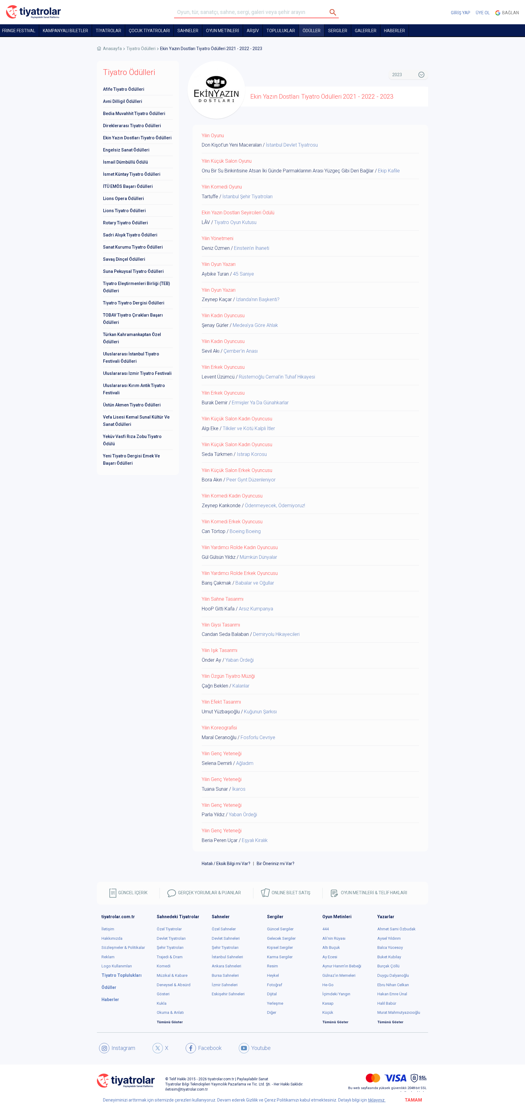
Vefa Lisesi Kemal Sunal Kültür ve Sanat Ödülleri (136, 421)
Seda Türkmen (217, 454)
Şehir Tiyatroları (170, 947)
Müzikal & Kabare (172, 975)
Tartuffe (210, 196)
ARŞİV (253, 30)
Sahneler (187, 30)
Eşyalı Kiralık (255, 840)
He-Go (328, 985)
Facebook (209, 1048)
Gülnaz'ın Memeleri (338, 975)
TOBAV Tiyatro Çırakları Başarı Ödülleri (133, 319)
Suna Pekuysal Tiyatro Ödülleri (133, 271)
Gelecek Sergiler (281, 938)
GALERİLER (365, 30)
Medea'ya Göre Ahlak (255, 325)
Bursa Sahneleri (225, 975)
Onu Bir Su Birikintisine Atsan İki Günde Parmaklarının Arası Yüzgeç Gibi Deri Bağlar (288, 171)
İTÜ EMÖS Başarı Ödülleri (128, 186)
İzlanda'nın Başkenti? (258, 299)
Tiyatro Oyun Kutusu (235, 222)
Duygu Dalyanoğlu (393, 975)
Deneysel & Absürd (173, 985)
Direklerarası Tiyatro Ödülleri (132, 125)
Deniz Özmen (216, 248)
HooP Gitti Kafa (218, 609)
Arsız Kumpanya (256, 609)
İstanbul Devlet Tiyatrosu (292, 145)
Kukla (161, 1003)
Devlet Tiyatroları (171, 938)
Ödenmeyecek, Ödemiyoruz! (275, 505)
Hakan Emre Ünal (392, 994)
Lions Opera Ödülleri (123, 198)
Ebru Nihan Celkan (393, 985)
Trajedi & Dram (170, 957)
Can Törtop (213, 531)
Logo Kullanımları (116, 966)
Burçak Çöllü (388, 966)
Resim (272, 966)
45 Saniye (243, 274)
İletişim (107, 929)
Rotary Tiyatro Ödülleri (125, 222)
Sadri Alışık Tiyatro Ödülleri (130, 235)
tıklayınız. (377, 1100)
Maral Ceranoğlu (219, 737)
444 (325, 929)
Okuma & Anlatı (170, 1012)
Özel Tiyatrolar (169, 929)
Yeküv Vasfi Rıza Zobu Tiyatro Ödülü (132, 440)
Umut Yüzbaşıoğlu (221, 712)
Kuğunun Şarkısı (260, 712)
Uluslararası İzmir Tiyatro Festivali (137, 373)
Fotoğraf (274, 985)
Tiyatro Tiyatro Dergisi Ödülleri (133, 303)
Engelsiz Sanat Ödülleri (126, 150)
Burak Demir (215, 403)
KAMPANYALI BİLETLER (65, 30)
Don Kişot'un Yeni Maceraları (232, 145)
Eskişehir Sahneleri (228, 994)
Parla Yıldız (213, 814)
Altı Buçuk (331, 947)
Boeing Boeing (245, 531)
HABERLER (394, 30)
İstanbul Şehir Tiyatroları (247, 196)
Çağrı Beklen (215, 686)
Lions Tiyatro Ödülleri (124, 210)
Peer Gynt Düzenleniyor (251, 480)
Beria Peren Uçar (220, 840)
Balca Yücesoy (390, 947)
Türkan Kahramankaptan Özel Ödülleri (132, 338)
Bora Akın (212, 480)
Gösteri (163, 994)
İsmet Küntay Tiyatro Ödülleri (131, 174)
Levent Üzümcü (218, 377)
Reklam (108, 957)
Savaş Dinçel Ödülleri (124, 259)
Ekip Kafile (389, 171)
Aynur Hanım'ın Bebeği (341, 966)
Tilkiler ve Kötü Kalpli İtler (249, 428)
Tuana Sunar (215, 789)
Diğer (271, 1012)
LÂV (206, 222)
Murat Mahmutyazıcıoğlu (398, 1012)
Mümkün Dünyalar (258, 557)
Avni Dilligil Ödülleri (122, 101)
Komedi (163, 966)
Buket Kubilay (389, 957)
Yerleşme (275, 1003)
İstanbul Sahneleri (227, 957)
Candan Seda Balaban (225, 634)
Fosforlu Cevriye (258, 737)
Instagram (123, 1048)
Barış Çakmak (216, 583)
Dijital (272, 994)
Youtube (261, 1048)
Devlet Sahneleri (226, 938)
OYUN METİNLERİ (222, 30)
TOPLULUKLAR (280, 30)
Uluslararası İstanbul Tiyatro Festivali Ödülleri (131, 357)
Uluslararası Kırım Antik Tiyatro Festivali (134, 389)
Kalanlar (240, 686)
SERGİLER (337, 30)
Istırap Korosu (252, 454)
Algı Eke (210, 428)
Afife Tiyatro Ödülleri (123, 89)
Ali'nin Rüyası (333, 938)
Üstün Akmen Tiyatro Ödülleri (132, 404)
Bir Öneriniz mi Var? (275, 863)
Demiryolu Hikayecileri (276, 634)
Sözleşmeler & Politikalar (123, 947)
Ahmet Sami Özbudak (396, 929)
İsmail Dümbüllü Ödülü (125, 162)
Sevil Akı (210, 351)
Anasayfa (112, 48)
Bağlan (509, 12)
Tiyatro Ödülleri (141, 48)
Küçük (327, 1012)
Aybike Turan (215, 274)
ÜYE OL (483, 12)
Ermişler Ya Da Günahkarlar (260, 403)
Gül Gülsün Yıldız (218, 557)
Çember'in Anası (241, 351)
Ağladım (244, 763)
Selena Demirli (217, 763)
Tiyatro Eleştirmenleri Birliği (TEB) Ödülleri (136, 287)
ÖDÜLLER (312, 30)
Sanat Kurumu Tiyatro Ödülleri (133, 247)
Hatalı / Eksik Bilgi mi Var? (226, 863)
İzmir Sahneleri (225, 985)
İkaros (238, 789)
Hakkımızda (111, 938)
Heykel (273, 975)
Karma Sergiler (280, 957)
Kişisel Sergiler (280, 947)
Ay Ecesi (329, 957)
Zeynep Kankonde (221, 505)
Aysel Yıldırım (389, 938)
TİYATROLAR (108, 30)
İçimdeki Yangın (336, 994)
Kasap (328, 1003)
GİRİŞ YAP (460, 12)
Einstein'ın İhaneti (251, 248)
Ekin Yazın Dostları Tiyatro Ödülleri (137, 137)
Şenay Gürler (215, 325)
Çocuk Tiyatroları (149, 30)
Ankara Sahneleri (226, 966)
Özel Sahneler (224, 929)
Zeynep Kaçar (217, 299)
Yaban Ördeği (239, 660)
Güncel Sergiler (280, 929)
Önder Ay (211, 660)
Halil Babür (386, 1003)
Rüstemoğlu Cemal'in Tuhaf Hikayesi (277, 377)
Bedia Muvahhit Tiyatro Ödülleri (134, 113)
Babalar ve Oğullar (254, 583)
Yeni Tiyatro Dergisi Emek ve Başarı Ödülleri (131, 459)
